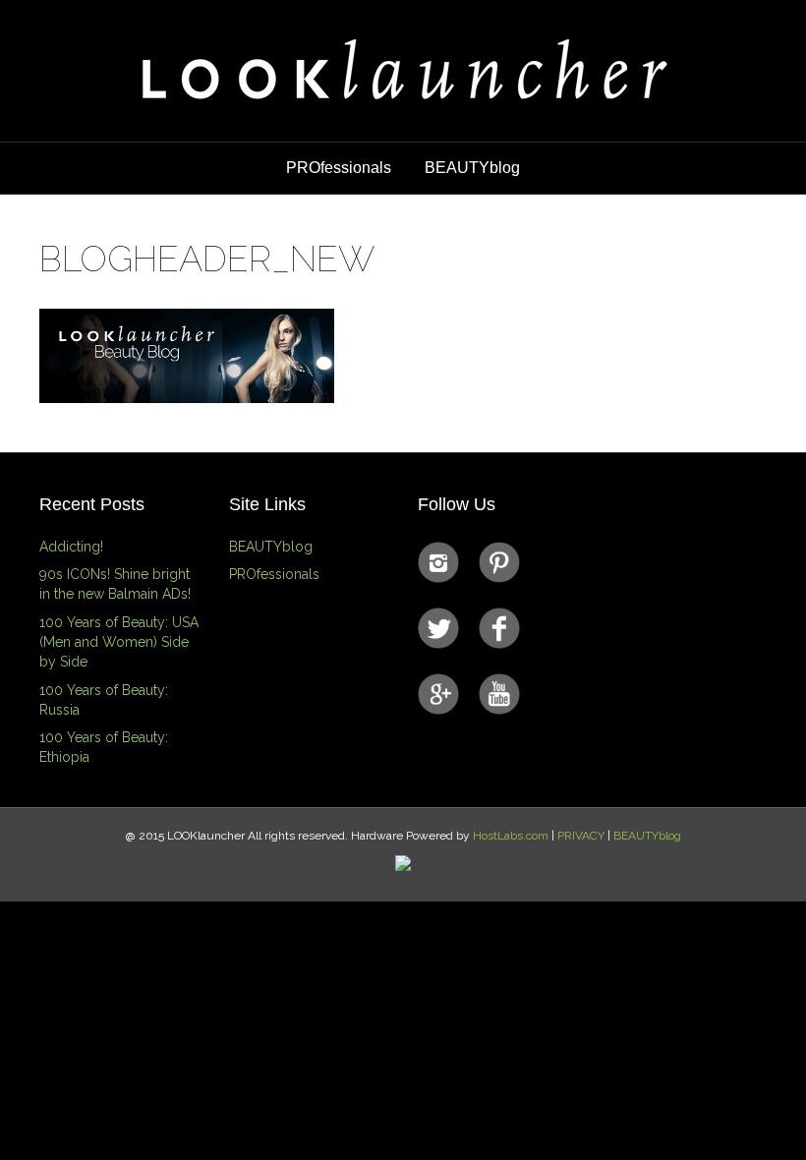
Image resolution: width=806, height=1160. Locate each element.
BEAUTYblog (472, 167)
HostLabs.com (510, 835)
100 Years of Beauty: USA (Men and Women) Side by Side (119, 642)
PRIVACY (580, 835)
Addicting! (71, 546)
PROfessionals (338, 167)
